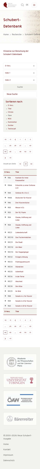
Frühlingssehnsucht (22, 262)
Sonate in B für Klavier (23, 306)
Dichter (10, 125)
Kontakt (7, 450)
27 (20, 145)
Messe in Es (19, 208)
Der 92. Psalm (20, 212)
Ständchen (19, 267)
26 (15, 145)
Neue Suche (12, 94)
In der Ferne (19, 277)
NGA (9, 119)
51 (30, 152)
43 (30, 145)
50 (25, 152)
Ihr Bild (18, 291)
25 (10, 145)
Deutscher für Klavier (23, 198)
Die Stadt (18, 242)
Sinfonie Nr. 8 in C (22, 193)
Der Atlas (18, 286)
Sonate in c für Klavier (23, 296)
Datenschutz (9, 461)
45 (10, 152)
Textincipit (12, 129)
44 (5, 152)
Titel (9, 109)
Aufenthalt (19, 272)
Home (6, 444)
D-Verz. (10, 105)
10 (20, 164)
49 (20, 152)
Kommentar (12, 122)
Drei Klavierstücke (22, 203)
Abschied (18, 281)
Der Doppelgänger (22, 252)
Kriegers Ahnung (21, 257)
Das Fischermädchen (23, 237)
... (5, 145)
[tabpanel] (20, 26)
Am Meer (18, 247)
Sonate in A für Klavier (23, 301)
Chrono (10, 112)
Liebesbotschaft (21, 232)
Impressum (8, 455)
